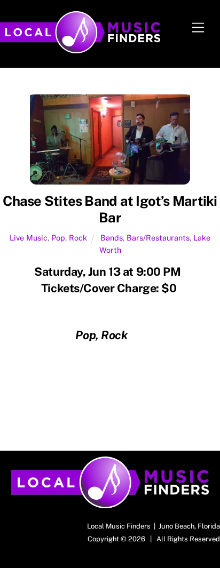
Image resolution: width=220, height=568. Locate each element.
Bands (111, 237)
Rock (78, 237)
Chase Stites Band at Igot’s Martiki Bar (110, 209)
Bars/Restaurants (158, 237)
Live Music (29, 237)
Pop (58, 237)
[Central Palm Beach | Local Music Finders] (80, 48)
